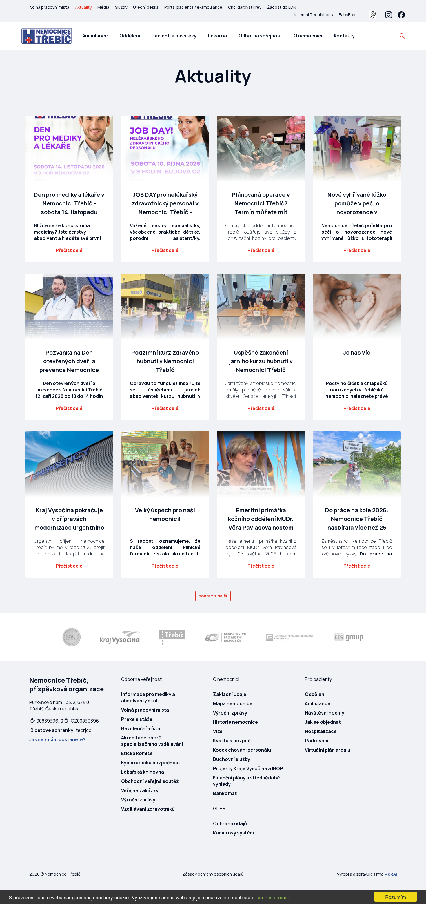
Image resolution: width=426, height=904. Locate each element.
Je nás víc (356, 352)
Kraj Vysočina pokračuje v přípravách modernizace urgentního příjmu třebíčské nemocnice (69, 527)
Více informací (273, 897)
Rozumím (395, 897)
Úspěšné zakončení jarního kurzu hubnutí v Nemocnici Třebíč (261, 361)
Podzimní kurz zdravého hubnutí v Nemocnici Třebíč (165, 361)
